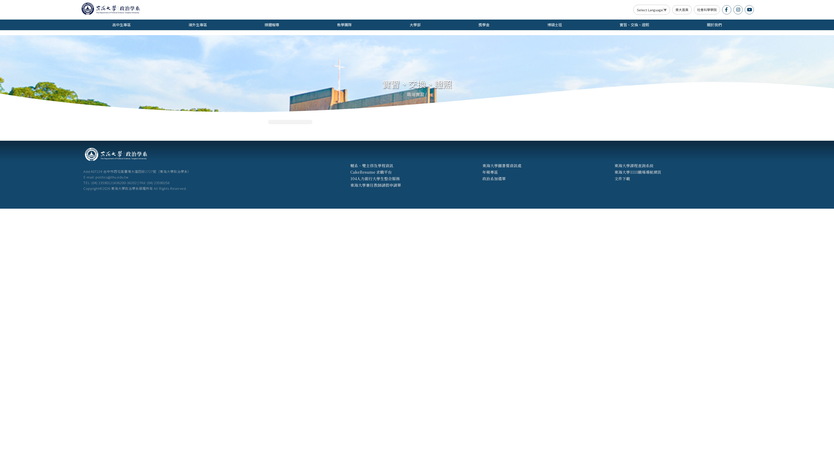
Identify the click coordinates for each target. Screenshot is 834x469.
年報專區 (490, 172)
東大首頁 (681, 9)
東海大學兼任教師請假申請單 (375, 185)
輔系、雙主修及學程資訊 (371, 165)
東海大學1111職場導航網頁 (637, 172)
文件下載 (622, 178)
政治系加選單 (494, 178)
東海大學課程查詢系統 (634, 165)
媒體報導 (272, 24)
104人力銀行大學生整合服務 (375, 178)
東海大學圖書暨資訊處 (501, 165)
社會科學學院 (707, 9)
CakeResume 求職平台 (371, 172)
